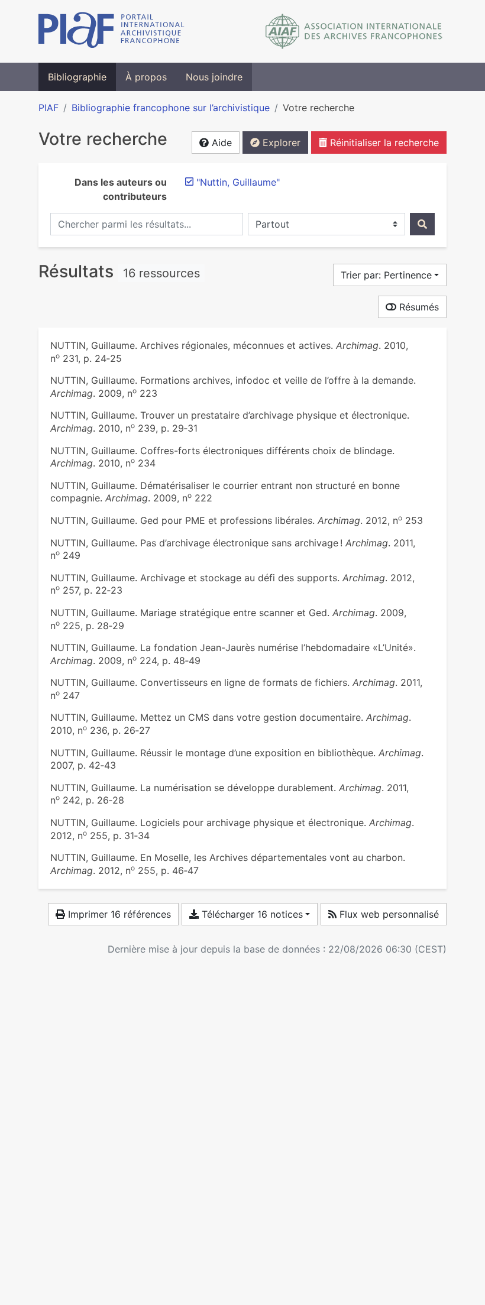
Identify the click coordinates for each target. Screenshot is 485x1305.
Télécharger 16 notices (251, 914)
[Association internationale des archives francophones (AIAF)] (354, 31)
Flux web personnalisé (388, 914)
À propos (146, 77)
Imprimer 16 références (118, 914)
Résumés (417, 307)
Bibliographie (77, 77)
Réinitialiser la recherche (383, 142)
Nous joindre (214, 77)
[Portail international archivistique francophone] (111, 31)
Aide (220, 142)
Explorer (280, 142)
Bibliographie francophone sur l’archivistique (171, 108)
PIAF (48, 108)
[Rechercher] (422, 224)
